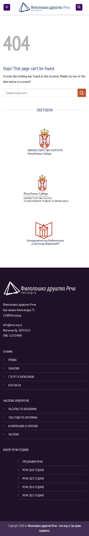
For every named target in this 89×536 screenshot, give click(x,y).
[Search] (79, 7)
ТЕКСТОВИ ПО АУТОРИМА (22, 417)
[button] (7, 7)
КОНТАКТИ (14, 385)
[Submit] (82, 93)
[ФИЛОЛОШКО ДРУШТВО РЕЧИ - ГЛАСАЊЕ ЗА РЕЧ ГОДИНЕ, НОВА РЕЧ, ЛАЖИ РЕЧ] (44, 7)
